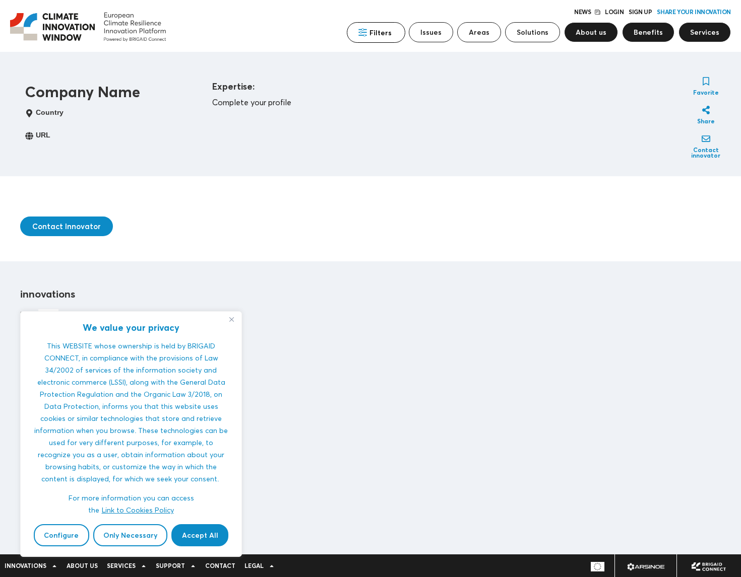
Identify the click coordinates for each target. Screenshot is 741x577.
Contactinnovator (705, 152)
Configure (61, 535)
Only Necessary (130, 535)
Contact (220, 565)
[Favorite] (706, 81)
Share (706, 121)
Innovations (25, 565)
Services (121, 565)
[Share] (706, 110)
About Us (82, 565)
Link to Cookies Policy (138, 510)
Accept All (200, 535)
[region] (131, 434)
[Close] (231, 320)
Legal (254, 565)
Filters (380, 32)
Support (170, 565)
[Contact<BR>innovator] (706, 138)
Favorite (706, 92)
